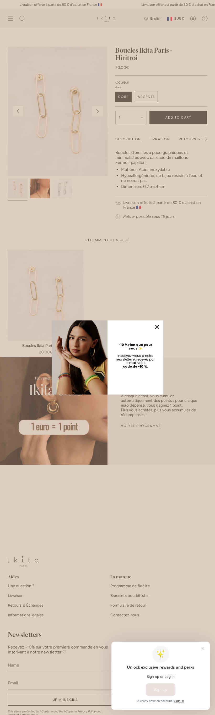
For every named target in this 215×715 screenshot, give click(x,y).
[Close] (157, 326)
